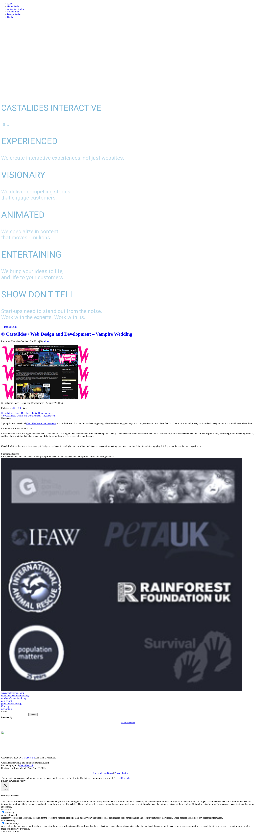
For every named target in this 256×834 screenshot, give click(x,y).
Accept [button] (117, 778)
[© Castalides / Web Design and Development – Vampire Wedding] (45, 398)
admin (46, 341)
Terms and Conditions (102, 773)
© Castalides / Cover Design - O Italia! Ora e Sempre (26, 413)
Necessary (9, 812)
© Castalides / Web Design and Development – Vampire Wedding (66, 334)
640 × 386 (16, 408)
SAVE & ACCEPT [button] (10, 831)
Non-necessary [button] (8, 820)
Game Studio (13, 6)
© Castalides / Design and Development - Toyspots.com (29, 415)
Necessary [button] (6, 809)
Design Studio (13, 14)
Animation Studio (15, 9)
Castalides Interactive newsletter (41, 423)
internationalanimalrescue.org (15, 695)
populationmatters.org (11, 703)
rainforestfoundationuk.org (13, 698)
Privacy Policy (121, 773)
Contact (10, 17)
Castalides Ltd (28, 757)
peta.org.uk (6, 709)
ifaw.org (5, 706)
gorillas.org (6, 701)
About (10, 3)
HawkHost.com (128, 722)
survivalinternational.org (12, 693)
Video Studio (13, 11)
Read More (126, 778)
